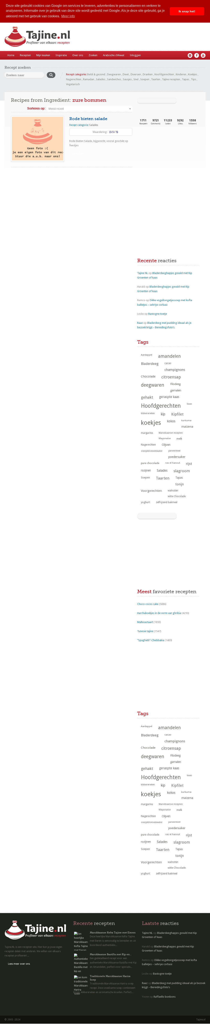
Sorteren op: (36, 108)
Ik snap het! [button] (187, 11)
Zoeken (93, 55)
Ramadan (88, 79)
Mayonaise (165, 438)
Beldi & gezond (96, 74)
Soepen (144, 79)
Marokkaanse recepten (171, 433)
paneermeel (174, 450)
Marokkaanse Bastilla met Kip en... (110, 954)
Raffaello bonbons (165, 996)
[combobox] (89, 109)
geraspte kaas (169, 397)
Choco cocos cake (147, 604)
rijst (189, 464)
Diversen (136, 74)
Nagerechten (73, 79)
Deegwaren (114, 74)
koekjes (151, 422)
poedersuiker (176, 457)
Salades (100, 79)
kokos (171, 421)
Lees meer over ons (19, 963)
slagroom (181, 471)
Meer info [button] (68, 16)
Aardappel (146, 355)
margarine (147, 433)
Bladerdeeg (150, 364)
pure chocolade (150, 463)
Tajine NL (142, 273)
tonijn (179, 484)
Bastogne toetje (157, 313)
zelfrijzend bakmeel (166, 502)
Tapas (185, 79)
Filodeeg (175, 384)
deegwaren (152, 385)
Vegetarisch (73, 84)
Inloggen (135, 55)
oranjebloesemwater (151, 451)
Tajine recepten (171, 79)
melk (179, 438)
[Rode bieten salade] (37, 138)
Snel (136, 79)
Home (10, 55)
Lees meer (78, 153)
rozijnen (146, 470)
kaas (189, 403)
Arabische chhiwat (113, 55)
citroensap (171, 377)
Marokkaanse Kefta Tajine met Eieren (113, 932)
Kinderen (181, 74)
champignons (174, 370)
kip (163, 414)
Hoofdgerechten (164, 74)
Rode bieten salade (88, 118)
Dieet (126, 74)
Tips (193, 79)
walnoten (173, 490)
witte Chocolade (177, 496)
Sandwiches (114, 79)
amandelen (169, 356)
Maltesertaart (145, 622)
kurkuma (186, 420)
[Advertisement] (168, 162)
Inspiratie (61, 55)
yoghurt (145, 502)
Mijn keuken (43, 55)
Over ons (77, 55)
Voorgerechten (151, 491)
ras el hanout (172, 462)
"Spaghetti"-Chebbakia (150, 640)
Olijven (166, 444)
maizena (187, 426)
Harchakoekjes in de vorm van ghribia (159, 613)
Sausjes (127, 79)
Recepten (25, 55)
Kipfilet (177, 414)
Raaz (140, 322)
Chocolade (148, 376)
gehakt (147, 397)
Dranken (148, 74)
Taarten (155, 79)
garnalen (175, 390)
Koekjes (192, 74)
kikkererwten (148, 413)
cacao (167, 363)
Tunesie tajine (145, 631)
